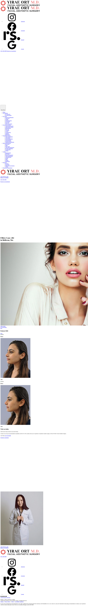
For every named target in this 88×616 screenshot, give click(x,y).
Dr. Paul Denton (8, 115)
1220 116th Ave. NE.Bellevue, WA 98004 (4, 177)
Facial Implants (8, 140)
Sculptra (6, 150)
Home (4, 112)
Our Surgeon (5, 113)
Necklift (6, 160)
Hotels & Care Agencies (9, 165)
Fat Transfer (7, 121)
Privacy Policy (7, 601)
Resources (5, 162)
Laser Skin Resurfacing (9, 147)
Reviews (7, 163)
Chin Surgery (7, 137)
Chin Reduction (8, 157)
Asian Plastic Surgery (9, 127)
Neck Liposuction (8, 123)
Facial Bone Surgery (7, 135)
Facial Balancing (8, 120)
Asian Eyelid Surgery (9, 126)
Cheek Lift (7, 118)
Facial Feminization (9, 138)
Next (1, 333)
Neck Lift (7, 122)
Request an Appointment (7, 167)
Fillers (6, 145)
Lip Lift (6, 131)
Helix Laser (7, 146)
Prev (1, 328)
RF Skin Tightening (9, 148)
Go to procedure (3, 327)
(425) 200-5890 (3, 51)
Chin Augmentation (9, 136)
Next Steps (7, 164)
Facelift (6, 119)
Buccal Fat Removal (9, 155)
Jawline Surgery (8, 141)
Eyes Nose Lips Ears (7, 124)
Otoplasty (7, 133)
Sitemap (2, 601)
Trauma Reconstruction (9, 142)
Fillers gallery (3, 326)
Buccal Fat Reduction (9, 117)
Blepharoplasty (8, 128)
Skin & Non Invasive (7, 143)
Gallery (4, 151)
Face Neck (5, 116)
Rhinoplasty (7, 134)
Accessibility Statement (19, 601)
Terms (12, 601)
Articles (6, 166)
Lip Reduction (8, 132)
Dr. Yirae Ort (7, 114)
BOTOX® (7, 144)
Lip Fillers (7, 130)
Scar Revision (8, 149)
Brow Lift (7, 129)
